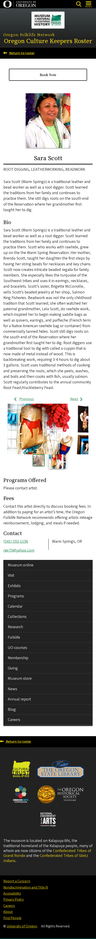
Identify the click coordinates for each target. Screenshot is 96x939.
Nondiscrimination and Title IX (25, 887)
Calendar (15, 606)
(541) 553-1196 (15, 541)
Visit (11, 575)
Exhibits (14, 586)
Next (74, 399)
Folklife (14, 637)
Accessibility (12, 893)
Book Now (48, 74)
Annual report (19, 699)
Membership (18, 658)
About (8, 911)
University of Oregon (22, 926)
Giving (13, 668)
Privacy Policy (13, 899)
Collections (17, 616)
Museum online (20, 565)
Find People (12, 918)
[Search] (78, 4)
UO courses (17, 647)
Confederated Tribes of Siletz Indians (45, 858)
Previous (26, 399)
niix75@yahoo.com (18, 550)
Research (15, 627)
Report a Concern (16, 881)
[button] (48, 429)
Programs (16, 596)
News (12, 689)
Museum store (20, 678)
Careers (14, 720)
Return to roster (22, 53)
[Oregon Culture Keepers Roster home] (47, 20)
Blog (12, 709)
